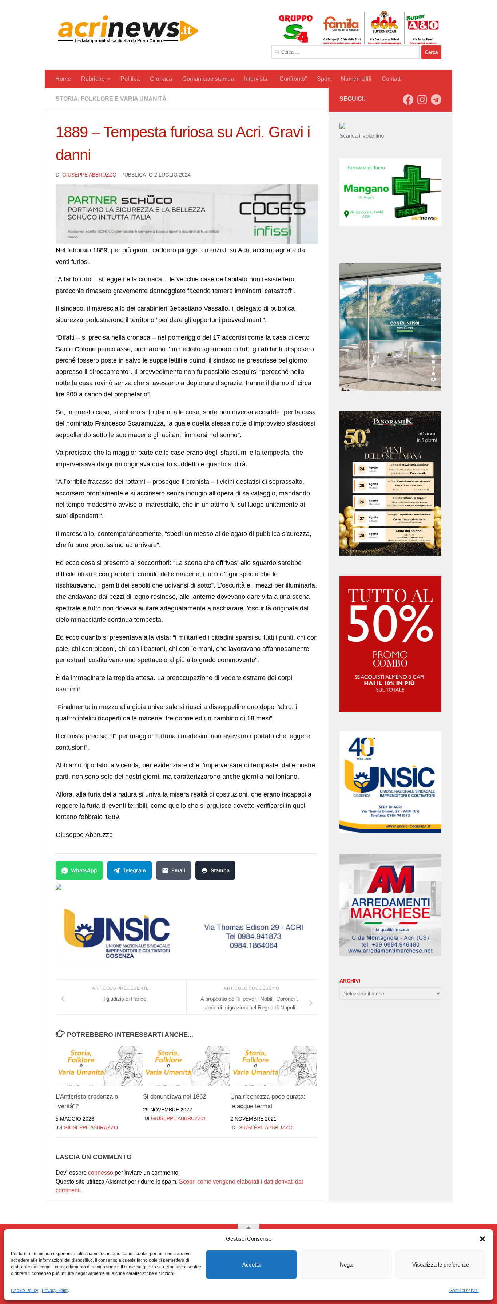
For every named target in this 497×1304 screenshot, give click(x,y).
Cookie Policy (24, 1290)
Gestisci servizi (464, 1290)
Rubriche (93, 79)
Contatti (392, 79)
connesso (100, 1173)
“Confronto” (292, 79)
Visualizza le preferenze (440, 1264)
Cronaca (161, 79)
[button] (482, 1238)
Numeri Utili (356, 79)
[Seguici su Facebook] (408, 99)
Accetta (251, 1264)
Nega (346, 1264)
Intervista (255, 79)
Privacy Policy (55, 1290)
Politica (130, 79)
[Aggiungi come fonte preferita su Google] (96, 891)
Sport (324, 79)
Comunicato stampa (208, 79)
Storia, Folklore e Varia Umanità (111, 99)
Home (63, 79)
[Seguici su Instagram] (422, 99)
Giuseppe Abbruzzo (89, 175)
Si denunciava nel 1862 (174, 1096)
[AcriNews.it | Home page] (128, 29)
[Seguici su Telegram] (435, 99)
